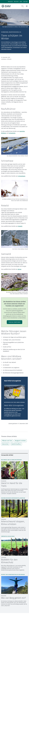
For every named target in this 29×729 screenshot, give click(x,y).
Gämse (19, 269)
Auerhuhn (22, 131)
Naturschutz (5, 444)
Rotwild (20, 226)
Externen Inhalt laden (14, 322)
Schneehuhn (12, 133)
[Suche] (22, 6)
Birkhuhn (3, 133)
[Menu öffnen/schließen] (26, 6)
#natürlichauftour (16, 444)
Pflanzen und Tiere (7, 440)
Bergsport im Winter (20, 440)
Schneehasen (21, 176)
